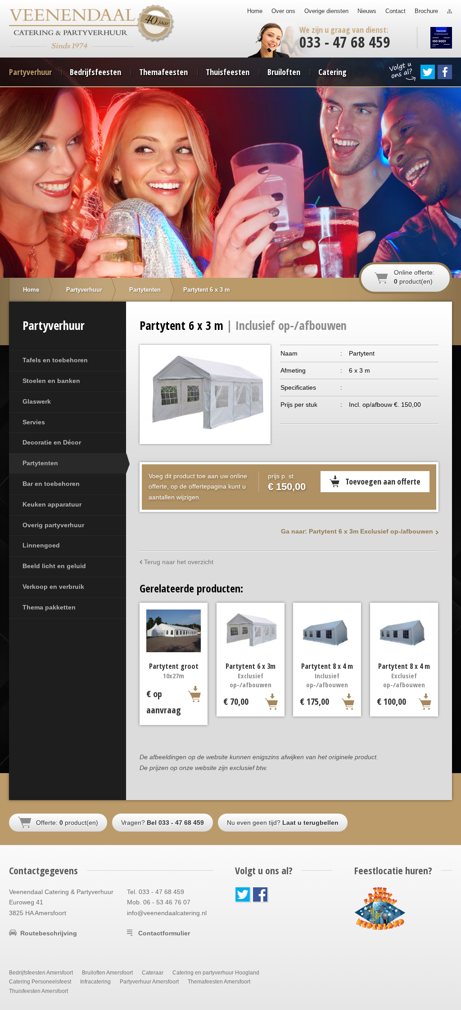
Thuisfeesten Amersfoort (38, 991)
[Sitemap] (449, 11)
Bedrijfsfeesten (95, 72)
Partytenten (40, 463)
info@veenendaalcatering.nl (167, 913)
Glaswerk (37, 401)
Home (254, 11)
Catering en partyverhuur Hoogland (215, 973)
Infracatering (95, 982)
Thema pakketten (49, 607)
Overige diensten (326, 11)
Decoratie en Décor (52, 442)
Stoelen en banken (51, 380)
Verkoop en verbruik (53, 586)
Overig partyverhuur (53, 525)
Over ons (283, 11)
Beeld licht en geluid (54, 566)
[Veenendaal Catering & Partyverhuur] (72, 18)
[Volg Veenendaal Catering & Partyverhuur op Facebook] (445, 72)
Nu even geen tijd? (283, 822)
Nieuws (366, 11)
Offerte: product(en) (67, 822)
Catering (332, 72)
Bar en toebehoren (51, 483)
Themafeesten (163, 72)
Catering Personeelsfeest (40, 982)
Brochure (426, 11)
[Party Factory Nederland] (380, 908)
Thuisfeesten (227, 72)
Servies (34, 422)
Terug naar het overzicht (178, 561)
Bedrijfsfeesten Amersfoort (41, 973)
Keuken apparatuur (52, 504)
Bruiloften (283, 72)
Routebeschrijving (48, 933)
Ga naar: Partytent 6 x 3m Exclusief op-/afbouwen (357, 531)
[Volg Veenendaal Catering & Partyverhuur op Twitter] (427, 72)
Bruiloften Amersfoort (107, 973)
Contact (395, 11)
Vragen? (162, 822)
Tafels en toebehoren (55, 360)
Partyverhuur (30, 72)
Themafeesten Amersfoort (219, 982)
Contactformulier (164, 933)
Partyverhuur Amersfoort (149, 982)
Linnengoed (41, 545)
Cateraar (152, 973)
